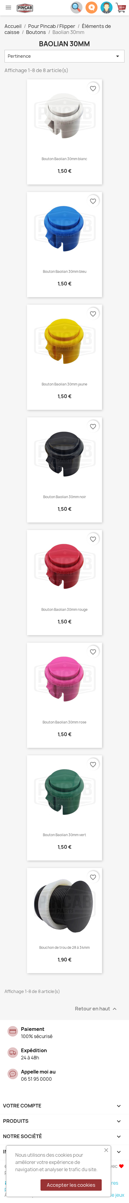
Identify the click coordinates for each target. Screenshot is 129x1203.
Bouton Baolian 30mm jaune (64, 384)
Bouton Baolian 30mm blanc (64, 159)
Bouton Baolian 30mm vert (64, 835)
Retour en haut (96, 1009)
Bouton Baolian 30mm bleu (64, 271)
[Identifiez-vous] (106, 7)
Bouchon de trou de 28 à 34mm (64, 947)
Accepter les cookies (71, 1185)
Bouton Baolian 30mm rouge (64, 609)
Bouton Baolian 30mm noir (64, 497)
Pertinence (64, 56)
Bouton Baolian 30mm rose (64, 722)
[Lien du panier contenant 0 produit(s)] (122, 7)
